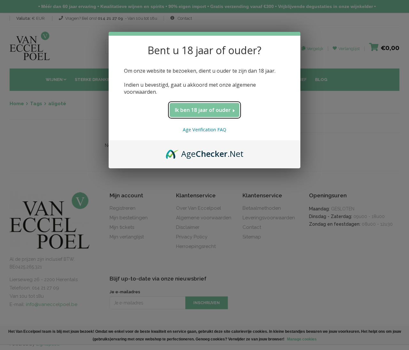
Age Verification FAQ (204, 130)
